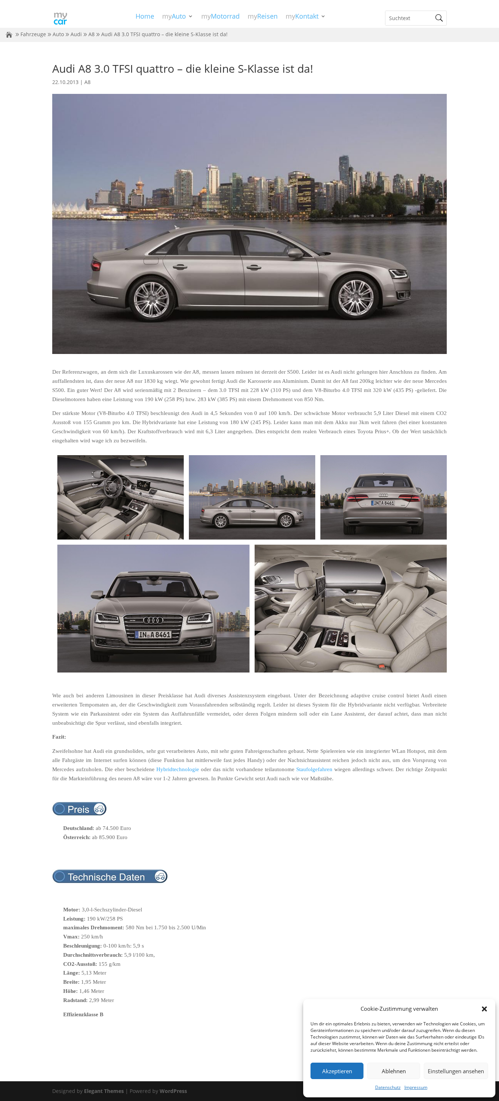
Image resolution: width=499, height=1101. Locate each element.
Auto (58, 34)
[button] (484, 1009)
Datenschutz (388, 1087)
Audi (76, 34)
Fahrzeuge (33, 34)
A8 (91, 34)
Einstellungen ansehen (456, 1071)
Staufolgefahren (314, 769)
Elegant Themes (104, 1090)
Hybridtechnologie (177, 769)
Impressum (415, 1087)
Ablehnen (394, 1071)
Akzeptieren (337, 1071)
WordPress (173, 1090)
